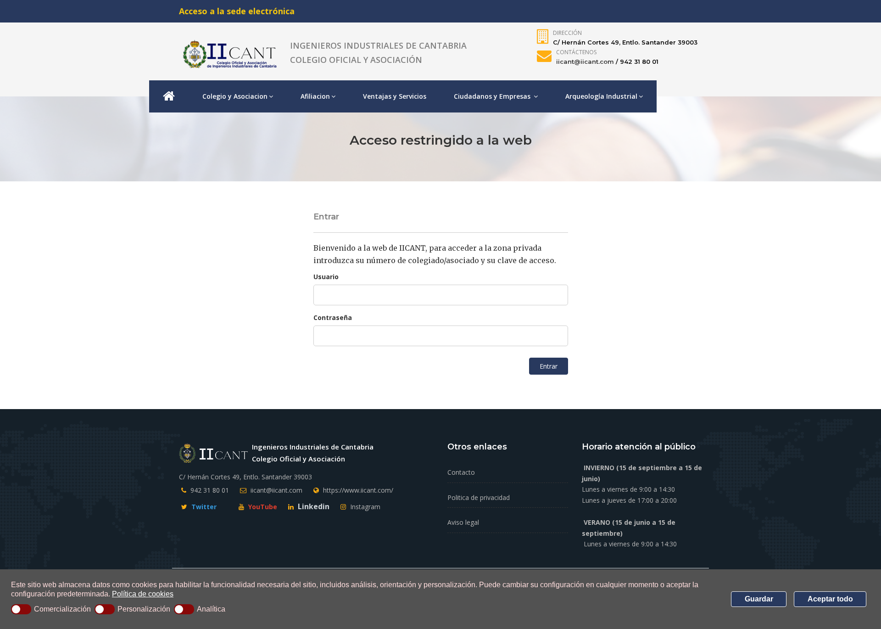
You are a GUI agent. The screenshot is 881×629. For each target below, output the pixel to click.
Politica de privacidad (478, 497)
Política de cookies (142, 594)
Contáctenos (576, 52)
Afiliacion (315, 96)
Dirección (567, 33)
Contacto (461, 472)
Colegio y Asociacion (235, 96)
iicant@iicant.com (585, 61)
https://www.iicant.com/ (358, 490)
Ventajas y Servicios (394, 96)
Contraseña (332, 317)
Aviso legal (463, 522)
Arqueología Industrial (601, 96)
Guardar (759, 599)
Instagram (364, 506)
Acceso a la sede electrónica (237, 11)
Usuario (326, 276)
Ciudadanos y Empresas (493, 96)
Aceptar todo (830, 599)
